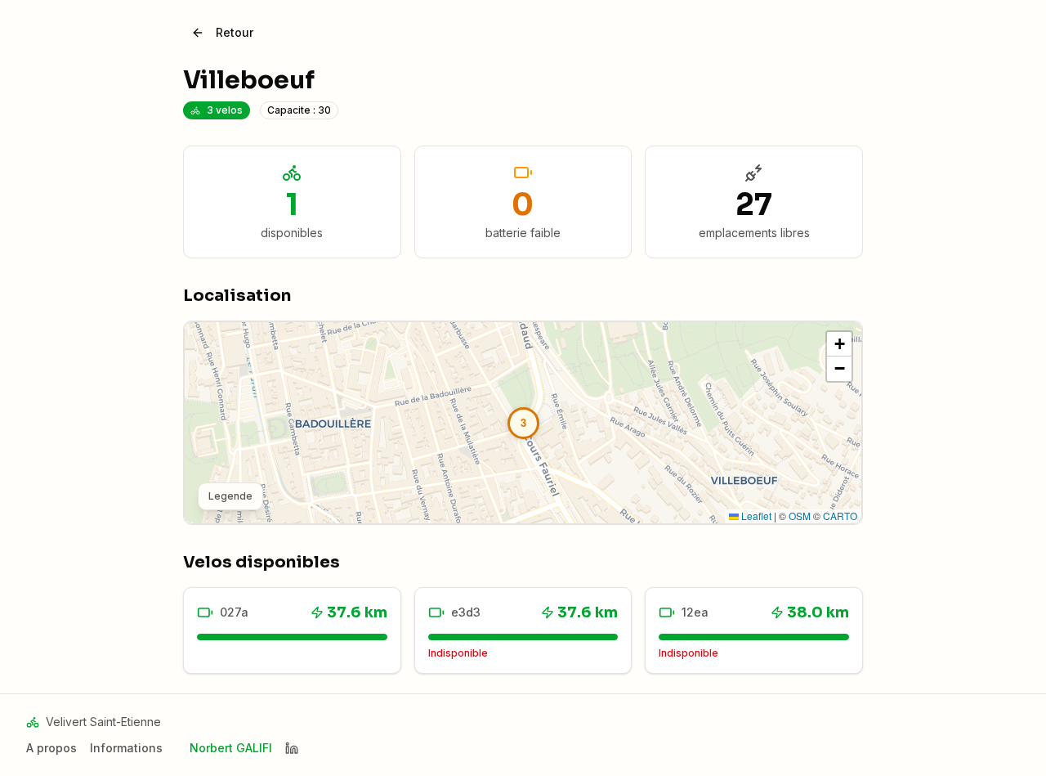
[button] (523, 423)
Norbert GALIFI (231, 748)
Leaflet (755, 516)
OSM (800, 516)
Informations (126, 748)
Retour (234, 32)
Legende (230, 496)
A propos (51, 748)
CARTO (840, 516)
